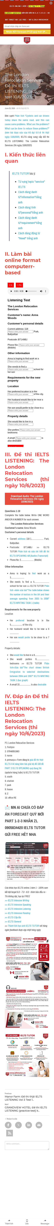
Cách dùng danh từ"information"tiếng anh (30, 197)
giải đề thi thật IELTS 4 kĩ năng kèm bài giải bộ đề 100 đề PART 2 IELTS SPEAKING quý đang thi (24, 764)
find (34, 573)
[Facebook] (8, 1125)
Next (6, 1104)
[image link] (27, 40)
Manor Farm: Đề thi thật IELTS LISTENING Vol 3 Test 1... (23, 1098)
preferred (20, 620)
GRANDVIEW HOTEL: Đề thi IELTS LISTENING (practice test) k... (26, 1109)
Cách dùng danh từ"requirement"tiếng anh (30, 223)
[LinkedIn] (28, 1125)
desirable (42, 684)
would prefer (24, 637)
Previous (8, 1093)
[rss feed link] (9, 1133)
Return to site (12, 1119)
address (21, 538)
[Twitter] (18, 1125)
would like (18, 655)
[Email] (39, 1125)
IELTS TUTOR (20, 173)
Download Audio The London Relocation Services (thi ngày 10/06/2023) (27, 498)
